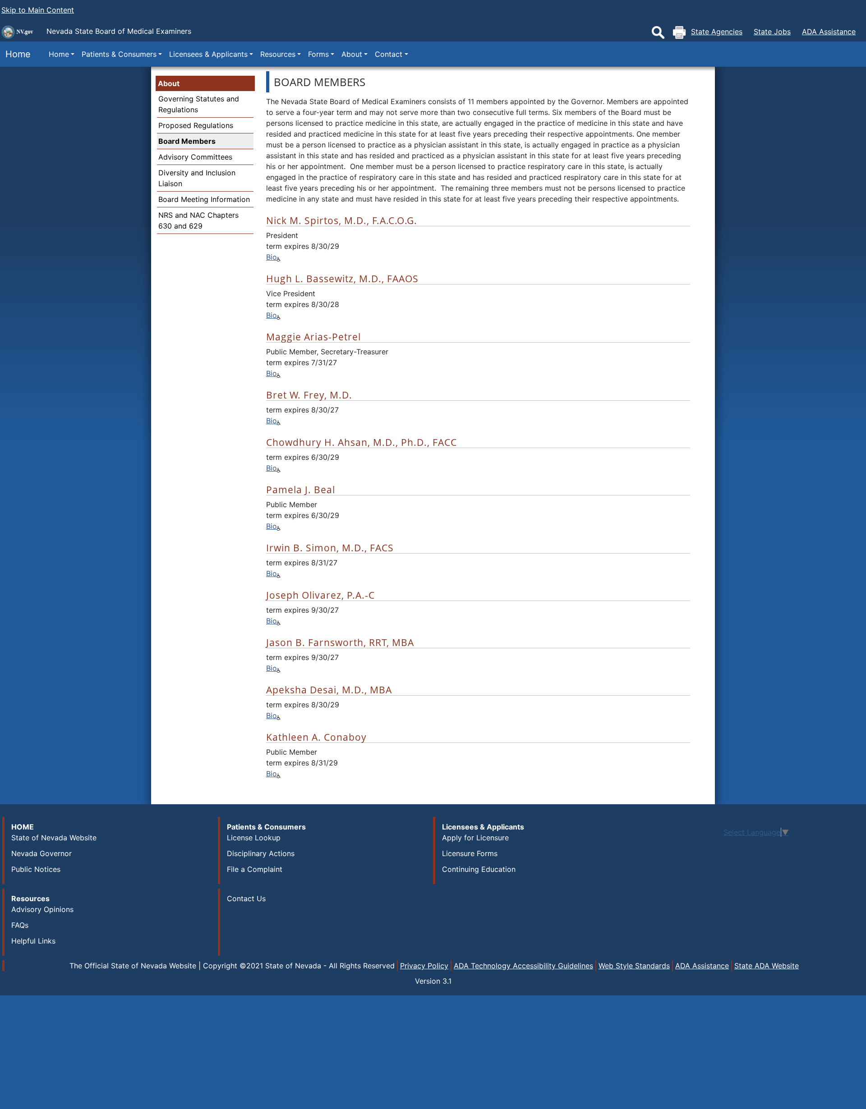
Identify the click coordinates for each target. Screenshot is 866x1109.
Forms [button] (318, 54)
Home (15, 54)
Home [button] (59, 54)
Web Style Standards (634, 965)
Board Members (187, 141)
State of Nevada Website (54, 837)
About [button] (351, 54)
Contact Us (246, 898)
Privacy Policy (424, 965)
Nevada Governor (41, 853)
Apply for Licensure (475, 837)
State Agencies (716, 31)
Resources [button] (277, 54)
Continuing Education (479, 869)
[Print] (679, 32)
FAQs (19, 925)
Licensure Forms (469, 853)
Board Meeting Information (204, 199)
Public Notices (35, 869)
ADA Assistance (829, 31)
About (169, 83)
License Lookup (254, 837)
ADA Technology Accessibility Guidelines (523, 965)
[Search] (658, 32)
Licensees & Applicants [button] (208, 54)
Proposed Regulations (195, 125)
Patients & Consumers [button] (119, 54)
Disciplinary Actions (261, 853)
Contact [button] (388, 54)
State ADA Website (766, 965)
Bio (271, 256)
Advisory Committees (195, 156)
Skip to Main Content (37, 9)
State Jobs (772, 31)
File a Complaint (254, 869)
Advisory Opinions (42, 909)
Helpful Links (33, 940)
